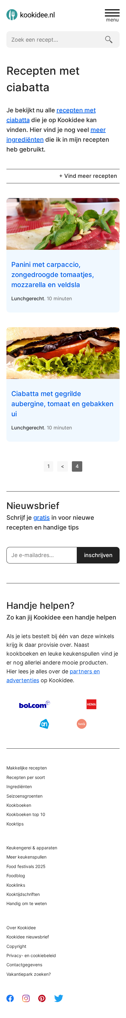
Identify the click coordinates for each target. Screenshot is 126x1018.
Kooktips (15, 823)
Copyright (16, 946)
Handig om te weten (26, 903)
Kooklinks (15, 885)
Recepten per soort (25, 777)
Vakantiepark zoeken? (28, 974)
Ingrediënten (19, 786)
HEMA (91, 704)
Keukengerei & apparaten (31, 847)
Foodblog (15, 875)
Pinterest (42, 998)
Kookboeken (18, 805)
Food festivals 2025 (26, 866)
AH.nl (44, 724)
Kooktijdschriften (23, 894)
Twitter (58, 998)
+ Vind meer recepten (88, 176)
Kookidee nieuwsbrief (27, 936)
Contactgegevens (24, 964)
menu (112, 19)
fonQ (82, 724)
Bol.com (34, 704)
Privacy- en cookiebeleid (31, 955)
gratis (41, 517)
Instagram (26, 998)
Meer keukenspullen (26, 856)
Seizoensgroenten (24, 796)
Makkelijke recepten (26, 767)
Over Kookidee (21, 927)
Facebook (10, 998)
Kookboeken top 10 (25, 814)
